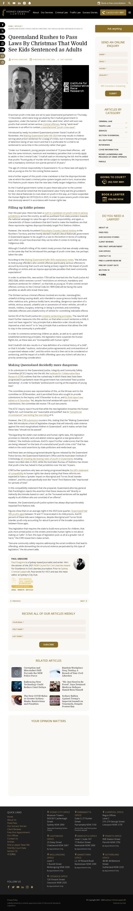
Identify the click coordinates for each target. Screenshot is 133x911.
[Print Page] (2, 62)
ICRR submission (30, 420)
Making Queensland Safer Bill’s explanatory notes (49, 259)
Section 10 (104, 270)
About (36, 12)
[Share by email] (2, 56)
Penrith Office (113, 836)
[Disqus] (48, 759)
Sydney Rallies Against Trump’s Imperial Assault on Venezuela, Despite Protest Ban (72, 701)
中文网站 (102, 274)
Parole (102, 161)
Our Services (47, 12)
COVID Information (108, 149)
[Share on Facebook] (2, 24)
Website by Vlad (119, 903)
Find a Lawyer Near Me (110, 260)
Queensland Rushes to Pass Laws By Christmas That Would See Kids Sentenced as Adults (47, 43)
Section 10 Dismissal (109, 135)
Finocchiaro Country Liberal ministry (58, 230)
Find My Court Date (109, 265)
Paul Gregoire (20, 59)
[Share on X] (2, 31)
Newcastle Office (87, 836)
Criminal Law (61, 12)
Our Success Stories (109, 237)
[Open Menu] (129, 12)
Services (103, 130)
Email (13, 590)
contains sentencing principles (57, 316)
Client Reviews (106, 241)
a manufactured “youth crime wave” (58, 127)
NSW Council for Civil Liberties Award (52, 565)
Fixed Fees (103, 232)
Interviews (104, 145)
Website (21, 590)
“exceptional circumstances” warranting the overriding (45, 414)
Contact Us (105, 256)
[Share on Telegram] (2, 49)
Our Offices (104, 251)
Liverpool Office (114, 812)
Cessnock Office (58, 876)
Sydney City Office (59, 812)
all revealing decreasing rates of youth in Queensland (47, 458)
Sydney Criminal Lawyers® (115, 900)
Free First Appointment (110, 246)
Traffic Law (75, 12)
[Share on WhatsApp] (2, 43)
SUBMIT (113, 93)
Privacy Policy (12, 900)
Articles (18, 26)
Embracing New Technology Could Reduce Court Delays (35, 684)
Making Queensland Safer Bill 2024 (41, 135)
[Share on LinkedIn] (2, 37)
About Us (103, 227)
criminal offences (51, 124)
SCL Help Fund (105, 140)
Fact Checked (66, 59)
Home (10, 26)
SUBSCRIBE (48, 644)
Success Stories (90, 12)
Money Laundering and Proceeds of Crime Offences (113, 155)
